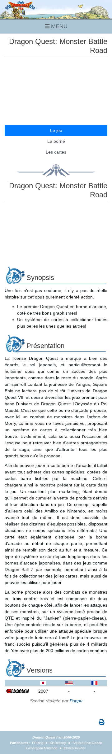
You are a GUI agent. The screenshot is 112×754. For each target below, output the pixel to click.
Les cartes (56, 152)
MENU (58, 26)
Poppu (76, 700)
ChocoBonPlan (75, 748)
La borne (56, 141)
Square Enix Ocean (87, 743)
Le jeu (56, 130)
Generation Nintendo (41, 748)
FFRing (37, 743)
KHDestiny (58, 743)
